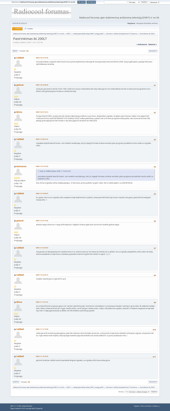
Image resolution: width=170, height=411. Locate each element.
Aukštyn (16, 382)
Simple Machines (27, 406)
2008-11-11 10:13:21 (42, 302)
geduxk (20, 85)
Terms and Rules (146, 406)
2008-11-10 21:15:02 (42, 220)
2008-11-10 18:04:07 (42, 193)
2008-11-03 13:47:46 (42, 58)
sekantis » (152, 44)
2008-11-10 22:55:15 (42, 275)
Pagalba (136, 406)
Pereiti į (121, 392)
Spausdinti (153, 51)
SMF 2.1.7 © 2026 (15, 406)
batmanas (21, 166)
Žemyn (15, 51)
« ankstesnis (142, 44)
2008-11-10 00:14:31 (42, 139)
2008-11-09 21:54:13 (42, 112)
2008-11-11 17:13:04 (42, 329)
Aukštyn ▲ (156, 406)
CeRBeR (20, 57)
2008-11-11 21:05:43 (42, 356)
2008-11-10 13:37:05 (42, 166)
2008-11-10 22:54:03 (42, 248)
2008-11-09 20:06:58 (42, 85)
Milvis (19, 112)
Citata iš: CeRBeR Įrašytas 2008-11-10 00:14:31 (55, 171)
